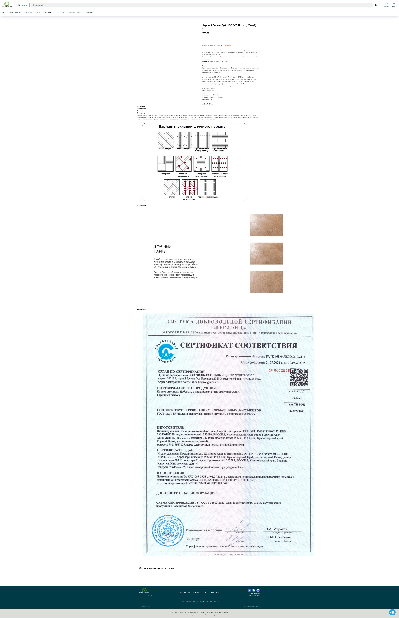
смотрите (228, 45)
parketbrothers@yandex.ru (146, 596)
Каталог (196, 592)
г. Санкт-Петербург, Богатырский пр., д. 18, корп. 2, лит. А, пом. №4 (199, 601)
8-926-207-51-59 (254, 593)
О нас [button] (4, 12)
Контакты (215, 592)
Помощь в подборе (75, 12)
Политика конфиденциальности (252, 606)
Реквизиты (88, 12)
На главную (185, 592)
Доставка (61, 12)
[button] (386, 5)
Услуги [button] (37, 12)
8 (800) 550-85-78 (254, 595)
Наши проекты (14, 12)
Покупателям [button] (27, 12)
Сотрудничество (49, 12)
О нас (205, 592)
